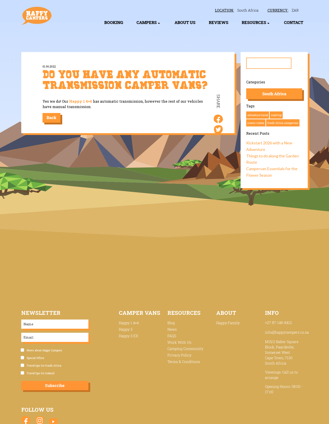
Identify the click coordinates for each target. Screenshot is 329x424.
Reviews (218, 22)
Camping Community (185, 348)
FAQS (171, 335)
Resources (254, 22)
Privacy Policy (179, 355)
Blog (171, 322)
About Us (185, 22)
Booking (113, 22)
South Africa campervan (282, 123)
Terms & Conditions (183, 361)
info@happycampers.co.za (287, 332)
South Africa (247, 10)
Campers (147, 22)
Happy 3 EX (128, 335)
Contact (293, 22)
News (172, 329)
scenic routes (255, 123)
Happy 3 (125, 329)
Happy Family (228, 322)
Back (51, 117)
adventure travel (257, 115)
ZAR (295, 10)
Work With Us (179, 342)
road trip (276, 115)
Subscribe (54, 385)
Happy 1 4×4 (80, 101)
